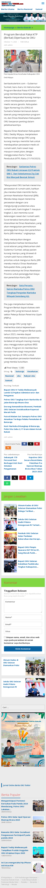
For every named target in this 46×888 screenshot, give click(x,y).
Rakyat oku (29, 376)
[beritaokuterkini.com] (12, 4)
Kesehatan (32, 371)
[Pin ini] (22, 478)
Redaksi (24, 882)
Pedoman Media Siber (10, 882)
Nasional (9, 376)
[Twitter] (30, 444)
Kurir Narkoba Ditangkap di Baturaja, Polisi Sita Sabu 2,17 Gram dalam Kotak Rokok (23, 429)
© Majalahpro (6, 877)
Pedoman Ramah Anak (10, 880)
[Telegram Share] (30, 478)
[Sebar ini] (7, 478)
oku (19, 376)
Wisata (14, 884)
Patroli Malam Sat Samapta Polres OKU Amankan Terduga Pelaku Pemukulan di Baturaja (23, 419)
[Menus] (43, 3)
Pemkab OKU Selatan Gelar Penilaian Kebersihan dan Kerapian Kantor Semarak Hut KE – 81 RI (30, 539)
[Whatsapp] (7, 483)
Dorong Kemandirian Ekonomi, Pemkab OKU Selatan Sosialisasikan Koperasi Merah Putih (22, 409)
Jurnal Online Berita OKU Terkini (16, 785)
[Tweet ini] (15, 478)
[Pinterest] (37, 444)
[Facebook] (24, 444)
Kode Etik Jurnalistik (29, 880)
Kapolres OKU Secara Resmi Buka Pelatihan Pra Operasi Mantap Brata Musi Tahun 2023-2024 (33, 463)
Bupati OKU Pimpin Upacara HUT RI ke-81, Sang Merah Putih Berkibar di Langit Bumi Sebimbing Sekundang (29, 553)
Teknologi (5, 884)
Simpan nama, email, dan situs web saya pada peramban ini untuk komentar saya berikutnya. (21, 640)
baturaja (20, 371)
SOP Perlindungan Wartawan (26, 877)
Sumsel (8, 380)
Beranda (33, 882)
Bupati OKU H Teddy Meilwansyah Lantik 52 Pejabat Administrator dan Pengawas (21, 392)
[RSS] (8, 447)
